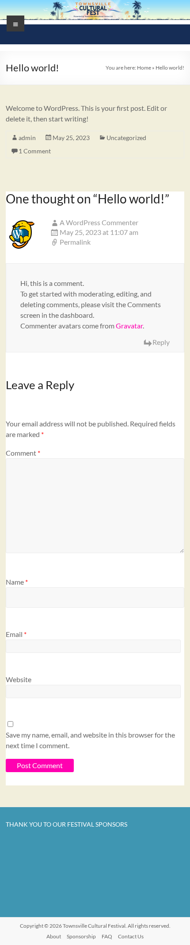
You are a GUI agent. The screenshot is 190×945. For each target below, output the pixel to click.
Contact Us (131, 936)
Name (17, 582)
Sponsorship (81, 936)
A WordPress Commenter (99, 222)
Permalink (75, 242)
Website (18, 679)
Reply (161, 342)
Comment (23, 453)
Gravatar (129, 325)
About (53, 936)
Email (16, 634)
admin (27, 137)
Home (144, 67)
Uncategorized (126, 137)
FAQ (107, 936)
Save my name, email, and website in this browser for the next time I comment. (90, 740)
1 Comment (35, 151)
